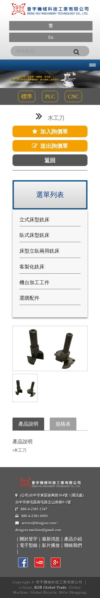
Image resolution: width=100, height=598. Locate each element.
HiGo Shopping (72, 592)
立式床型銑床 (34, 219)
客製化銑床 (31, 267)
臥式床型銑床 (34, 235)
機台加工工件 (34, 282)
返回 (50, 160)
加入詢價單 (54, 131)
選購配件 (29, 298)
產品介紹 (73, 539)
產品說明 (28, 424)
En (50, 37)
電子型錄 (29, 545)
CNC (73, 96)
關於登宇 (29, 539)
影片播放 (51, 545)
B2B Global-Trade (50, 587)
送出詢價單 (54, 146)
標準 (26, 96)
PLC (50, 96)
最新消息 (51, 539)
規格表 (63, 424)
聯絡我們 (73, 545)
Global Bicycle (43, 592)
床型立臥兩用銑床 (39, 251)
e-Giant (25, 587)
